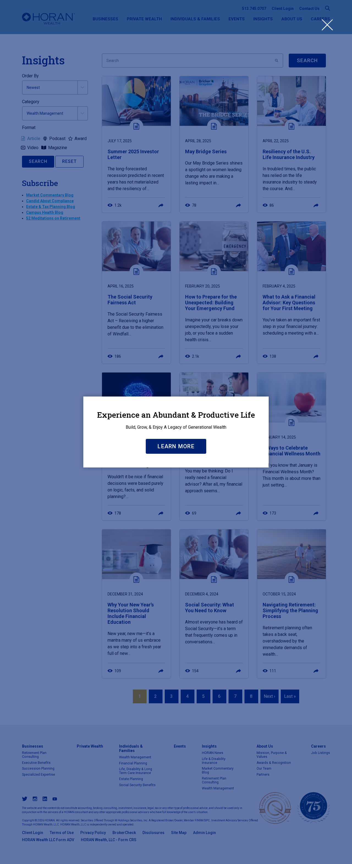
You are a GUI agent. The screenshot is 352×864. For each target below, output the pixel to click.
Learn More (176, 446)
